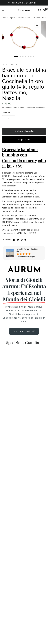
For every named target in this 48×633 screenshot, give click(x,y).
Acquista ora (24, 139)
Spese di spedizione (20, 107)
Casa (4, 18)
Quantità (6, 113)
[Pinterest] (21, 239)
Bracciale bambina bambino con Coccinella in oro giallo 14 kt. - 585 (24, 157)
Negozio (12, 18)
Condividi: (6, 240)
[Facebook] (14, 239)
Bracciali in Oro (24, 18)
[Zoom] (37, 25)
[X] (17, 239)
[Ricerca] (39, 10)
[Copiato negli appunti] (25, 239)
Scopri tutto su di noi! (24, 331)
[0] (44, 10)
